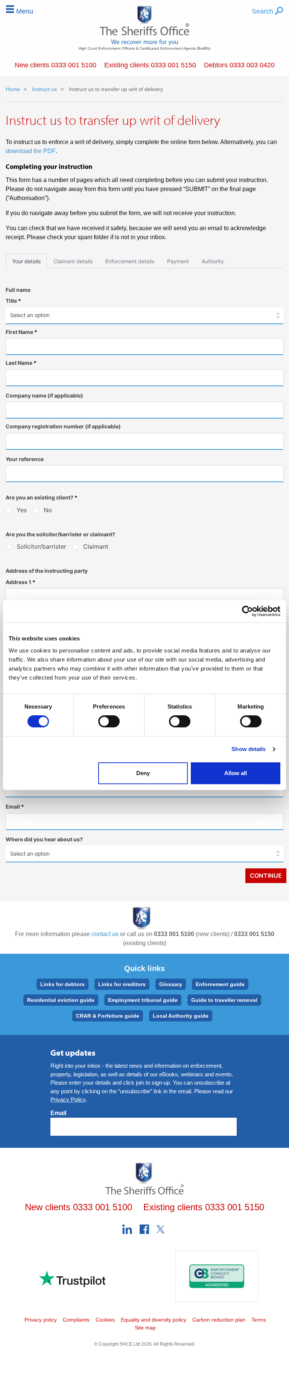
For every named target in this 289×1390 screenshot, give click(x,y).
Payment (178, 261)
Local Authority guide (180, 1016)
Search (263, 11)
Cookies (105, 1320)
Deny (143, 773)
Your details (26, 261)
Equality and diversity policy (153, 1320)
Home (13, 89)
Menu (24, 11)
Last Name (21, 363)
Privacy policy (40, 1320)
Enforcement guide (220, 984)
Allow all (235, 773)
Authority (213, 261)
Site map (145, 1328)
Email (15, 806)
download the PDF (31, 151)
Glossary (170, 984)
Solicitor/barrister (41, 546)
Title (13, 300)
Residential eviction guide (60, 1000)
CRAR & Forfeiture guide (107, 1016)
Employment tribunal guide (143, 1000)
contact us (105, 934)
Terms (258, 1320)
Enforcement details (129, 261)
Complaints (76, 1320)
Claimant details (73, 261)
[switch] (109, 721)
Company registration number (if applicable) (63, 426)
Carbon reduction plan (218, 1320)
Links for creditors (122, 984)
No (48, 510)
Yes (22, 510)
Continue (266, 875)
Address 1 (20, 582)
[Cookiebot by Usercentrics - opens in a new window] (247, 611)
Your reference (25, 459)
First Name (21, 332)
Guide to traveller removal (224, 1000)
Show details (248, 749)
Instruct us (43, 89)
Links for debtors (62, 984)
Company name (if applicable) (44, 395)
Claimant (95, 546)
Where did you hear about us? (44, 839)
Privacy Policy (68, 1099)
